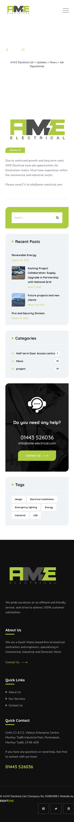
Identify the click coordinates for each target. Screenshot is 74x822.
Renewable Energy (24, 255)
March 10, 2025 (20, 318)
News (29, 49)
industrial (20, 515)
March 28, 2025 (36, 304)
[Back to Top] (66, 816)
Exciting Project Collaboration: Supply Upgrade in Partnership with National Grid (43, 275)
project (21, 368)
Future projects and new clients (43, 298)
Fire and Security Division (28, 313)
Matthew (14, 49)
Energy (49, 507)
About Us (15, 692)
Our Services (17, 699)
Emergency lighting (26, 507)
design (18, 499)
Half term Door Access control (36, 353)
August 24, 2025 (20, 260)
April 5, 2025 (34, 287)
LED (35, 515)
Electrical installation (42, 499)
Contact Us (33, 455)
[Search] (57, 217)
